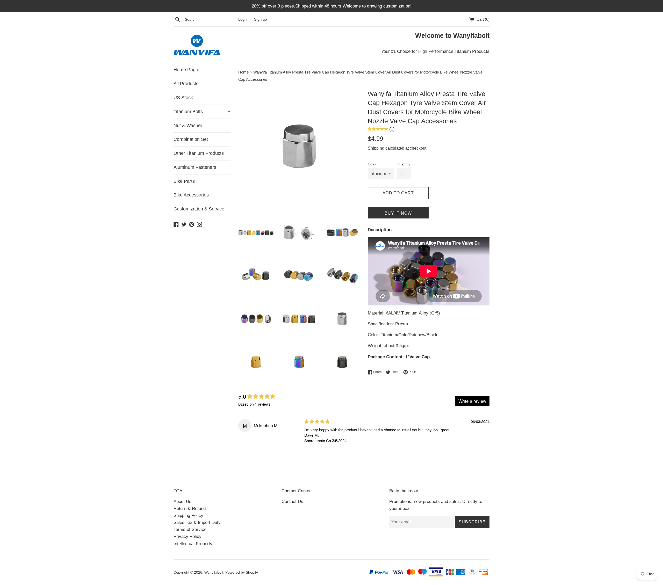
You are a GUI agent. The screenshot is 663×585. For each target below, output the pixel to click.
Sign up (260, 19)
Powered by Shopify (241, 572)
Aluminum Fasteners (195, 167)
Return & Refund (190, 508)
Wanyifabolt (213, 572)
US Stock (183, 97)
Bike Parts (202, 181)
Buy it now (398, 213)
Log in (243, 19)
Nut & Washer (188, 125)
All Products (186, 83)
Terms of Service (190, 529)
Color (372, 164)
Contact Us (292, 501)
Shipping (376, 148)
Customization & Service (199, 208)
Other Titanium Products (199, 153)
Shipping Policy (188, 515)
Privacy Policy (187, 536)
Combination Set (191, 139)
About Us (182, 501)
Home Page (186, 69)
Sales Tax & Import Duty (197, 522)
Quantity (403, 164)
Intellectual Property (193, 543)
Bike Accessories (202, 195)
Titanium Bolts (202, 111)
